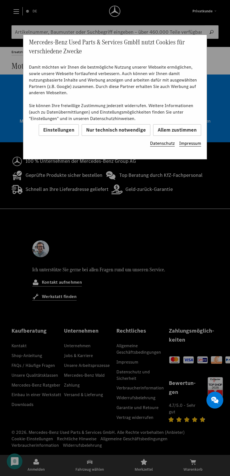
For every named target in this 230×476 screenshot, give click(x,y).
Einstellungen (58, 130)
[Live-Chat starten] (214, 400)
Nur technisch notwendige (116, 130)
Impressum (190, 143)
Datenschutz (162, 143)
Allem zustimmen (177, 130)
